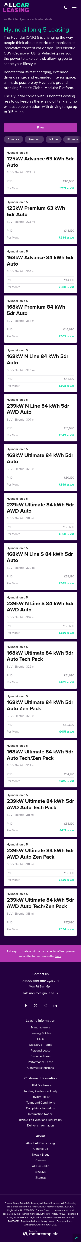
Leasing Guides (41, 1033)
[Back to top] (77, 1238)
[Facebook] (26, 1006)
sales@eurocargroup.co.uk (40, 993)
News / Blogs (40, 1154)
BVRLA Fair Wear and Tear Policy (40, 1120)
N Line (53, 139)
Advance (13, 139)
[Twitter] (35, 1006)
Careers (40, 1160)
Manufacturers (40, 1027)
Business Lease (41, 1056)
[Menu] (74, 7)
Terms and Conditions (40, 1102)
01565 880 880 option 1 (40, 981)
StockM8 (40, 1172)
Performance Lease (40, 1062)
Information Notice (40, 1114)
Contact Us (40, 1149)
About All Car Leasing (40, 1143)
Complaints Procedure (40, 1108)
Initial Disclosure (40, 1085)
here (58, 956)
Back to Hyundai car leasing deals (29, 19)
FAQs (40, 1039)
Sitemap (40, 1177)
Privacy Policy (40, 1097)
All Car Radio (40, 1166)
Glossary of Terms (40, 1045)
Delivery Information (40, 1125)
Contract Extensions (40, 1068)
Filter (40, 127)
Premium (34, 139)
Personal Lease (40, 1050)
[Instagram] (45, 1006)
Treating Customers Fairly (40, 1091)
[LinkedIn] (55, 1006)
